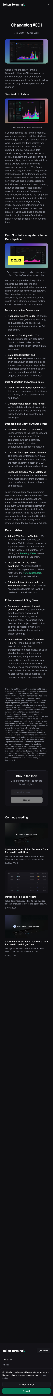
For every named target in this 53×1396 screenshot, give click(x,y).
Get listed (43, 1350)
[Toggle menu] (43, 13)
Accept (26, 1391)
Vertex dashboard (32, 572)
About (6, 1364)
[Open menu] (48, 4)
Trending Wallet (28, 553)
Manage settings (26, 1384)
